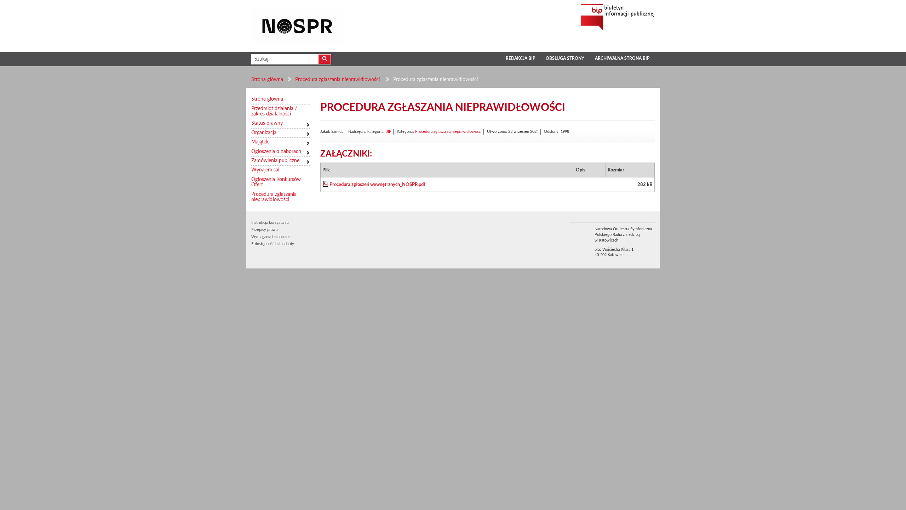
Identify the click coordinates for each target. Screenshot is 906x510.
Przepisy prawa (264, 230)
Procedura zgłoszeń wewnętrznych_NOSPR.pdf (377, 184)
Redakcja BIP (520, 58)
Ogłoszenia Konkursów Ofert (276, 182)
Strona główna (267, 79)
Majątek (260, 142)
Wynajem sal (265, 170)
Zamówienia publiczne (275, 160)
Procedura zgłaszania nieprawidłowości (338, 79)
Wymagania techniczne (271, 237)
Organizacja (263, 132)
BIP (388, 132)
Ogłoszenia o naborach (276, 151)
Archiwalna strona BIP (622, 58)
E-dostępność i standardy (272, 244)
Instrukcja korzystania (269, 223)
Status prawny (267, 123)
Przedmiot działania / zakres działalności (274, 111)
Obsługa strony (565, 58)
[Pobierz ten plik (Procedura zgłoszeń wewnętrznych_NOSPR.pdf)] (325, 184)
